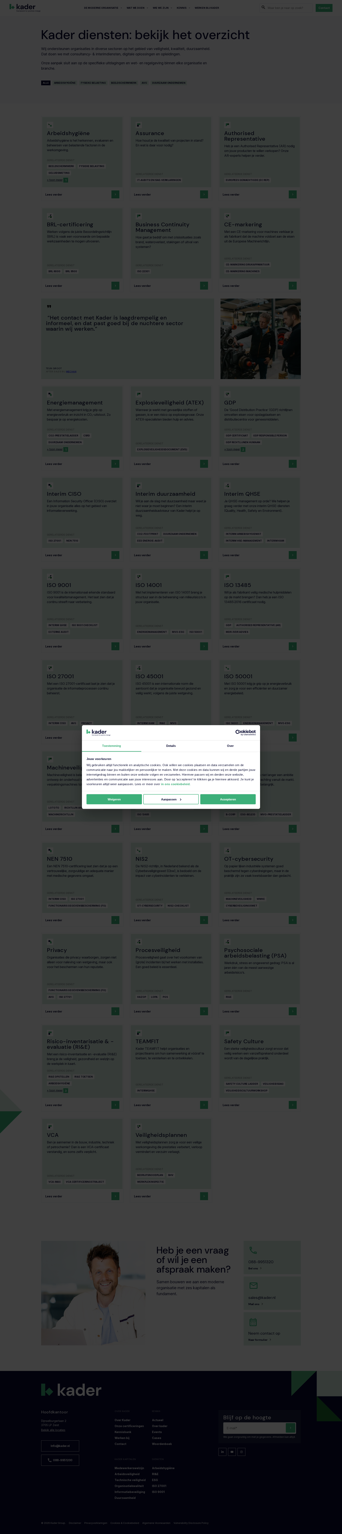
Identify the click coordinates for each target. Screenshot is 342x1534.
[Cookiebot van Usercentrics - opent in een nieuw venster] (238, 733)
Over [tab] (230, 745)
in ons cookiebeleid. (176, 784)
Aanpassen (169, 799)
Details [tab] (171, 745)
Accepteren (228, 799)
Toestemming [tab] (111, 745)
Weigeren (114, 799)
